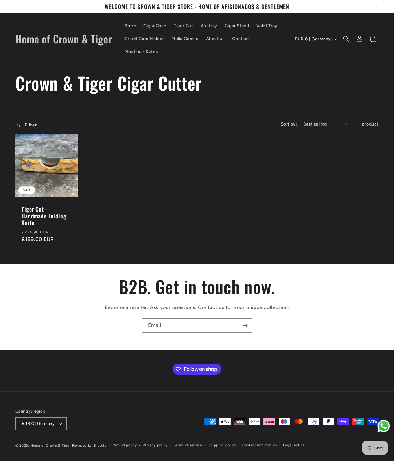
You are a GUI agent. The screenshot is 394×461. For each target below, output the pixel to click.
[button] (346, 39)
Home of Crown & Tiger (50, 445)
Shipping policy (222, 445)
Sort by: (289, 124)
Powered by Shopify (89, 445)
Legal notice (294, 445)
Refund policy (125, 445)
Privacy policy (155, 445)
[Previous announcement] (17, 6)
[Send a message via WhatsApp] (383, 426)
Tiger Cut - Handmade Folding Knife (44, 216)
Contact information (259, 445)
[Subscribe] (245, 325)
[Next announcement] (376, 6)
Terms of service (188, 445)
